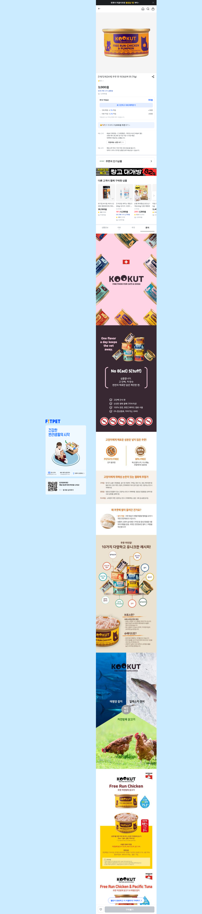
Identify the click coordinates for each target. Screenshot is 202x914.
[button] (53, 421)
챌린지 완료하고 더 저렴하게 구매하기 (125, 900)
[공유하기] (153, 76)
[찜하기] (112, 199)
